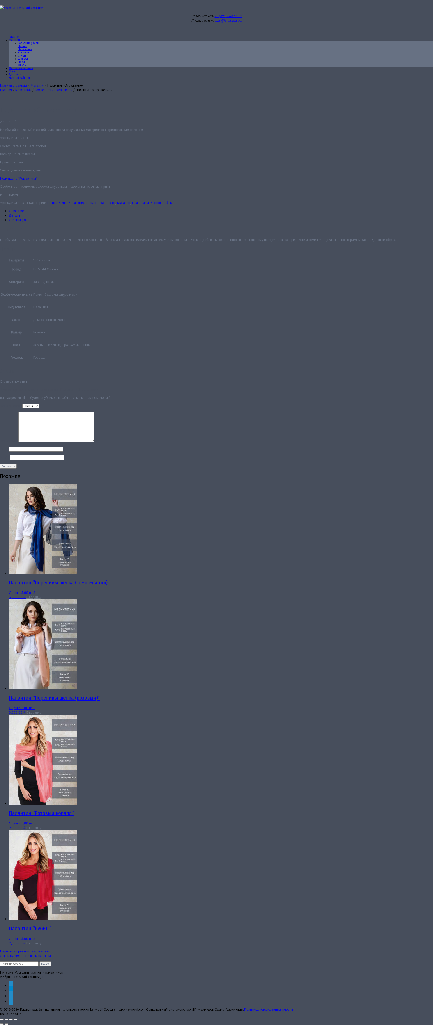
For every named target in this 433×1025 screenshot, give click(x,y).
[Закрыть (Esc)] (15, 1019)
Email (5, 457)
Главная (6, 89)
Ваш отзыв (9, 440)
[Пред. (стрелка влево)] (2, 1024)
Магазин (14, 39)
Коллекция (23, 89)
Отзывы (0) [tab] (17, 219)
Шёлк (168, 202)
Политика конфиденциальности (268, 1009)
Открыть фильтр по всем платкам (25, 955)
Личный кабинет (19, 77)
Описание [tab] (16, 210)
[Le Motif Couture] (21, 7)
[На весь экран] (6, 1019)
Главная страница (13, 85)
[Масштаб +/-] (2, 1019)
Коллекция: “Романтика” (18, 178)
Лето (111, 202)
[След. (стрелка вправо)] (6, 1024)
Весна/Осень (57, 202)
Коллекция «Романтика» (53, 89)
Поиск (45, 964)
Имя (4, 449)
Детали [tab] (14, 215)
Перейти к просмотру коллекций (25, 951)
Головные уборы (28, 43)
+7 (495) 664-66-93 (228, 16)
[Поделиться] (11, 1019)
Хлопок (156, 202)
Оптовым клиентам (21, 68)
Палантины (140, 202)
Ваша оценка (11, 405)
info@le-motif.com (228, 20)
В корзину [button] (33, 597)
